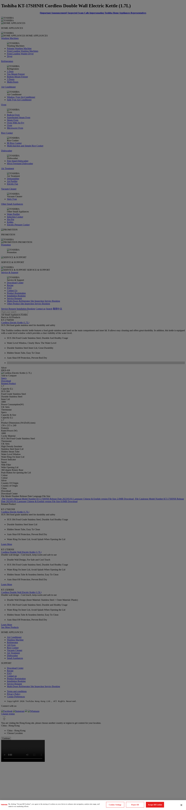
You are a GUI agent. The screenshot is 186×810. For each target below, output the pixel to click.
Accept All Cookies (155, 805)
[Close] (181, 805)
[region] (93, 805)
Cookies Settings (115, 805)
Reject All (135, 805)
